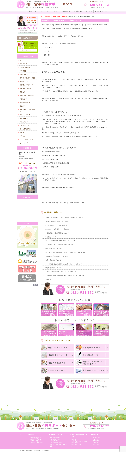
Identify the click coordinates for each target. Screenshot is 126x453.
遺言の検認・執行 (56, 442)
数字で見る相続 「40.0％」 (53, 268)
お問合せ (22, 136)
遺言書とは (24, 81)
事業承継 (22, 106)
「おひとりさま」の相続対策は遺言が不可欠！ (60, 244)
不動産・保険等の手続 (27, 78)
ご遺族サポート (24, 125)
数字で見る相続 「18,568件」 (54, 260)
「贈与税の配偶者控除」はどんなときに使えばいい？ (62, 271)
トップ (21, 434)
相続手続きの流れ (35, 437)
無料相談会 (96, 441)
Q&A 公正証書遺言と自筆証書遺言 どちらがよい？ (61, 240)
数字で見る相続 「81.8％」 (53, 248)
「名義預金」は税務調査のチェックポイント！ (60, 233)
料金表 (22, 132)
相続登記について (51, 237)
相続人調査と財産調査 (27, 95)
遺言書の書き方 (55, 437)
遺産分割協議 (25, 102)
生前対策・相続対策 (27, 88)
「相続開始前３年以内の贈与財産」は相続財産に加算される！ (64, 275)
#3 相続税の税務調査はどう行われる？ (57, 256)
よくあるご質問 (25, 129)
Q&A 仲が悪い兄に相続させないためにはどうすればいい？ (63, 264)
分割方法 (23, 99)
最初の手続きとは (35, 441)
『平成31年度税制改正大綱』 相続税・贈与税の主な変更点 (64, 217)
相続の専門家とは (35, 439)
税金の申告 (24, 74)
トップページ (24, 60)
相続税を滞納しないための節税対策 (56, 225)
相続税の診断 (25, 67)
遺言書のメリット (56, 439)
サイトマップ (24, 143)
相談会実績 (24, 122)
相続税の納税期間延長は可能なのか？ (57, 221)
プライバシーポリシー (26, 139)
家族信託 (22, 92)
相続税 (23, 71)
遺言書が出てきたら (27, 85)
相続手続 (23, 64)
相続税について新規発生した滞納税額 (57, 229)
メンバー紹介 (96, 437)
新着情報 (48, 279)
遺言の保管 (54, 441)
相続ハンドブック (25, 114)
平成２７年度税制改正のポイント (28, 110)
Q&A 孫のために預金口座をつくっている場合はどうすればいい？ (65, 252)
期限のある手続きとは (36, 442)
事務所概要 (24, 118)
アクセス (95, 439)
